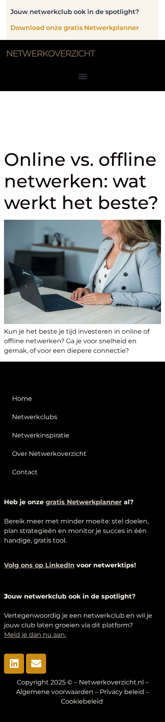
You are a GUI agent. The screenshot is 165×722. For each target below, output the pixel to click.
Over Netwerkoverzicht (49, 453)
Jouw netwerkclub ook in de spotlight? (74, 12)
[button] (82, 76)
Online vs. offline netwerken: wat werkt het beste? (81, 180)
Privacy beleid (122, 692)
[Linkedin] (14, 664)
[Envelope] (36, 664)
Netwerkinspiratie (40, 435)
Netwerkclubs (34, 417)
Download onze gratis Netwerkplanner (74, 28)
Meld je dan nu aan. (35, 634)
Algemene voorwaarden (54, 692)
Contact (25, 472)
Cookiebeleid (83, 701)
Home (22, 398)
